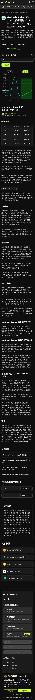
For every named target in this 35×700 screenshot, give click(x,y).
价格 (2, 12)
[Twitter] (4, 599)
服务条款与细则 (7, 697)
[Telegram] (13, 599)
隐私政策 (15, 697)
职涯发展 (6, 665)
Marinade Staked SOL (13, 12)
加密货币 (14, 665)
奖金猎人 (17, 7)
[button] (17, 455)
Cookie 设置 (28, 697)
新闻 (13, 662)
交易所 (14, 668)
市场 (24, 7)
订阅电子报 (9, 7)
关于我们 (6, 662)
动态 (2, 7)
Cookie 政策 (22, 685)
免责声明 (21, 697)
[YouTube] (8, 599)
